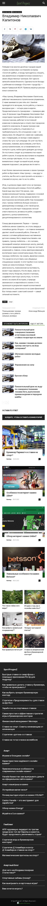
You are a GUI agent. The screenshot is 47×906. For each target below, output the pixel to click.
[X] (10, 29)
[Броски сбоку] (8, 378)
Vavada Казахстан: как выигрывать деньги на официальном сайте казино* (23, 777)
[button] (3, 3)
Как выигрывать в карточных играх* (20, 883)
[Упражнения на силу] (8, 367)
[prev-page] (3, 402)
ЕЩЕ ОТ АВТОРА (37, 324)
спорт (11, 302)
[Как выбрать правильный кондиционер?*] (12, 619)
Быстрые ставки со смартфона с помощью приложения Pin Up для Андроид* (18, 677)
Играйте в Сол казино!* (13, 813)
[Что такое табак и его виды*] (12, 597)
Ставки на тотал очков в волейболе (20, 740)
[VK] (31, 29)
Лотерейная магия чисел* (14, 790)
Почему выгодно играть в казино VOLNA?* (23, 795)
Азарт (7, 750)
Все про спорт (7, 12)
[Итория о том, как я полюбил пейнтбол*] (34, 597)
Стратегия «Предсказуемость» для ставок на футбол (23, 701)
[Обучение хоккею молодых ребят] (8, 356)
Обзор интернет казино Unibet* (22, 536)
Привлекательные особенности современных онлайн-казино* (18, 770)
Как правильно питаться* (12, 650)
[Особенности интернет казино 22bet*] (23, 481)
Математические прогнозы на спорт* (20, 855)
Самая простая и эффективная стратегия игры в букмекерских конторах (22, 714)
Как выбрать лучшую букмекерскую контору (20, 693)
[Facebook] (4, 29)
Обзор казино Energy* (12, 808)
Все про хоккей (17, 12)
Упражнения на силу (24, 365)
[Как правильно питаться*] (12, 641)
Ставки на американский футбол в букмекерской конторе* (34, 652)
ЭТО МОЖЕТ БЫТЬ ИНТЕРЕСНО (16, 324)
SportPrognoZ (10, 669)
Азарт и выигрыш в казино (15, 784)
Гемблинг (8, 824)
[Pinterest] (15, 29)
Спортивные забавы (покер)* (16, 878)
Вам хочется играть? (12, 888)
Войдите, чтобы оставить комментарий (23, 417)
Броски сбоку (21, 376)
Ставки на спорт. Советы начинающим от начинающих (22, 727)
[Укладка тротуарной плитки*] (34, 619)
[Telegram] (25, 29)
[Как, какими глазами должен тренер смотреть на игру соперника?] (8, 346)
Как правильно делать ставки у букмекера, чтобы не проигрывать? (23, 686)
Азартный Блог (11, 865)
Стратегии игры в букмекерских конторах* (18, 841)
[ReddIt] (20, 29)
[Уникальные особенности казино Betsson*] (23, 562)
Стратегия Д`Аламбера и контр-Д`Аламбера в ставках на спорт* (18, 848)
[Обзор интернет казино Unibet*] (23, 521)
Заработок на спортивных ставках (19, 708)
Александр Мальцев (37, 311)
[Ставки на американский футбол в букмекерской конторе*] (34, 641)
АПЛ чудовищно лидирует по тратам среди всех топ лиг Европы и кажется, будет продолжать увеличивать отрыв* (22, 832)
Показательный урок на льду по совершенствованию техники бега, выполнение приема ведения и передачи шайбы (28, 391)
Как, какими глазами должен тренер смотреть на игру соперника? (28, 345)
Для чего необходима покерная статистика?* (18, 871)
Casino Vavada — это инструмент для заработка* (20, 801)
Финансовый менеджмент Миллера (19, 721)
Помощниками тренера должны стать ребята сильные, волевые (11, 313)
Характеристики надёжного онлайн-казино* (20, 762)
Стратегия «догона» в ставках (17, 734)
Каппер (9, 459)
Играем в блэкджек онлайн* (16, 755)
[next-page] (7, 402)
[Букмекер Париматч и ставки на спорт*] (23, 440)
